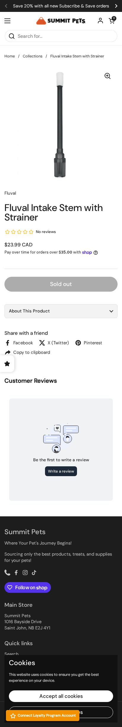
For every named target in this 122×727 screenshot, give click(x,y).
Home (9, 56)
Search (11, 654)
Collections (32, 56)
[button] (61, 311)
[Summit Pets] (61, 21)
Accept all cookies (61, 696)
